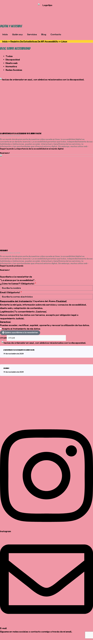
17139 (3, 338)
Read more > (5, 153)
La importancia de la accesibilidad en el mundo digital (20, 133)
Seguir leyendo (32, 149)
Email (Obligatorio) (10, 292)
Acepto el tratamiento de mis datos (21, 328)
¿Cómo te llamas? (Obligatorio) (17, 283)
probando (4, 250)
